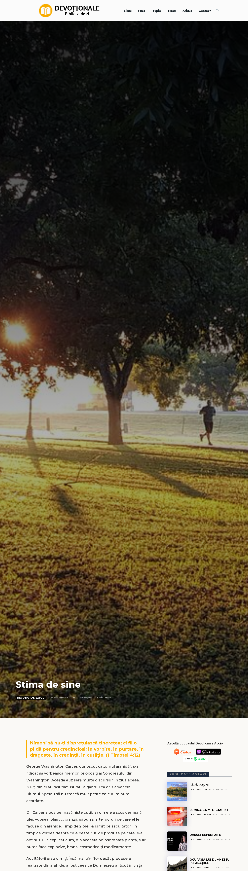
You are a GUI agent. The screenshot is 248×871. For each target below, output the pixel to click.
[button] (217, 10)
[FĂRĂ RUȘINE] (177, 791)
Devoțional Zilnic (200, 839)
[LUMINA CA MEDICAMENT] (177, 816)
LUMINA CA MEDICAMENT (209, 810)
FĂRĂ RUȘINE (200, 785)
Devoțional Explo (31, 697)
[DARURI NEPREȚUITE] (177, 841)
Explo (88, 697)
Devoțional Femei (200, 867)
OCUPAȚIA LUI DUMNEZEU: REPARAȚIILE (210, 861)
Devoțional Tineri (200, 790)
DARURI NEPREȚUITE (205, 835)
